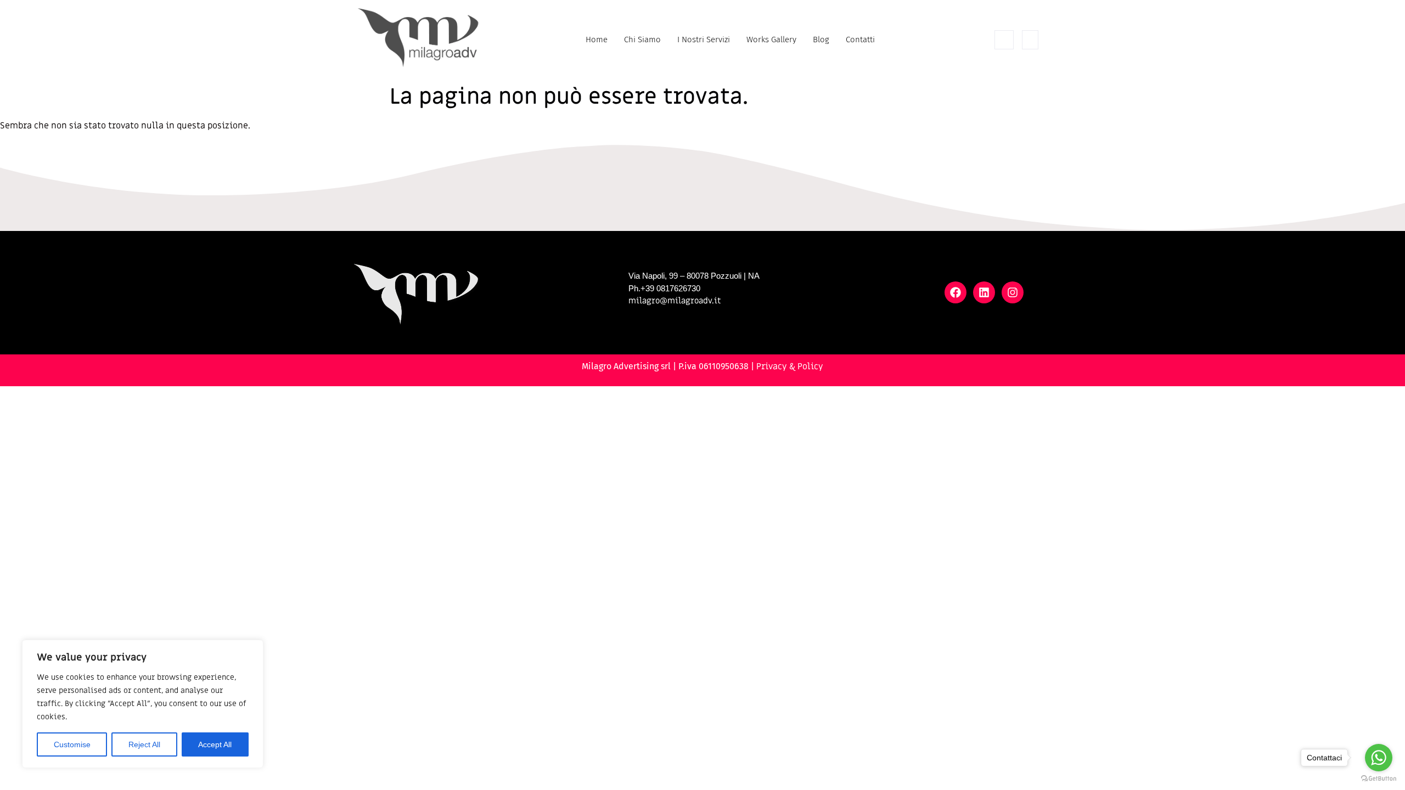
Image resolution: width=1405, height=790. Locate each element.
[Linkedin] (984, 292)
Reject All (144, 744)
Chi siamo (642, 39)
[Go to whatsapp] (1378, 757)
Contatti (860, 39)
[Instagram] (1013, 292)
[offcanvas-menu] (1030, 39)
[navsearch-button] (1004, 39)
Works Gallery (771, 39)
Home (597, 39)
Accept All (215, 744)
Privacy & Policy (789, 366)
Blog (821, 39)
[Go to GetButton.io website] (1378, 778)
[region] (142, 704)
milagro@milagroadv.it (674, 300)
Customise (72, 744)
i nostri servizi (703, 39)
